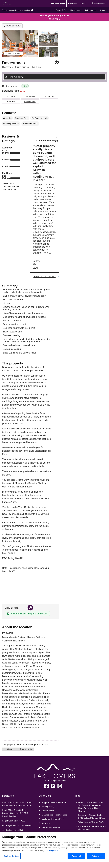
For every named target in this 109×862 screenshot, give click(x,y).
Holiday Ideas (75, 10)
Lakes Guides (90, 10)
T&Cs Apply (54, 19)
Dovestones (13, 63)
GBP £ (83, 3)
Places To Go (61, 10)
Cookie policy (48, 811)
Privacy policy (48, 806)
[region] (54, 847)
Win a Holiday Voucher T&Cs (91, 822)
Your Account (99, 3)
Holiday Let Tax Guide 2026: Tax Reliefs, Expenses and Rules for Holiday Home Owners (91, 806)
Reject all (96, 856)
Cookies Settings (11, 856)
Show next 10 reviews (44, 276)
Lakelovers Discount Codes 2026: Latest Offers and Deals (91, 816)
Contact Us (72, 3)
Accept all (76, 856)
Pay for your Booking (51, 827)
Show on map (30, 101)
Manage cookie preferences (54, 815)
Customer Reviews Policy (53, 819)
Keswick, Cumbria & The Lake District (24, 67)
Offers (102, 10)
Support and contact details (54, 802)
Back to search (13, 25)
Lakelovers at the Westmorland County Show (92, 827)
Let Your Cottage (58, 3)
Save (57, 62)
